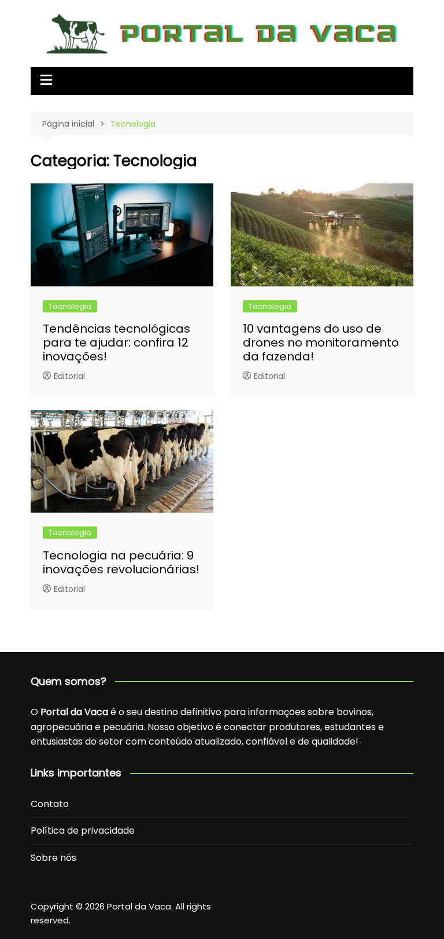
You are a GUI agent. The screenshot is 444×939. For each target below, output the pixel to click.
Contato (50, 804)
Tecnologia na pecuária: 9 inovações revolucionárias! (121, 562)
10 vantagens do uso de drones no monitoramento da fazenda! (321, 342)
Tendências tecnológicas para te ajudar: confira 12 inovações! (116, 342)
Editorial (69, 376)
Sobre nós (53, 857)
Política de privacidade (83, 830)
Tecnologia (70, 306)
